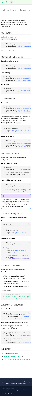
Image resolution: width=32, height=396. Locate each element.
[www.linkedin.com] (11, 393)
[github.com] (2, 393)
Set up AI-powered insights (12, 356)
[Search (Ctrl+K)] (11, 2)
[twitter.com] (8, 393)
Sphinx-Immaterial (21, 390)
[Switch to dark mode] (6, 2)
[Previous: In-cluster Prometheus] (2, 382)
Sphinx (10, 390)
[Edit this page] (30, 10)
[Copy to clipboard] (29, 43)
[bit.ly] (5, 393)
